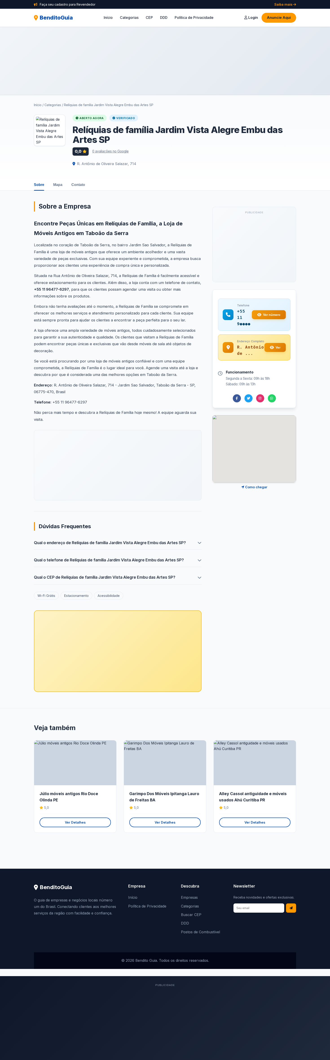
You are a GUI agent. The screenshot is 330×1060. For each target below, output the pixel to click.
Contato (78, 185)
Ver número (271, 314)
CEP (149, 17)
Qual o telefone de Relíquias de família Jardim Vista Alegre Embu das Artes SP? (109, 560)
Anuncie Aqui (279, 17)
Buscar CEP (191, 914)
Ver (278, 347)
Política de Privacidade (194, 17)
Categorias (129, 17)
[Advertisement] (165, 60)
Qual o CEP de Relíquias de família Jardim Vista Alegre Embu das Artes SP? (104, 577)
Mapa (57, 185)
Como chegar (255, 487)
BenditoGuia (56, 17)
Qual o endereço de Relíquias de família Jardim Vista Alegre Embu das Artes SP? (110, 542)
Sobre (39, 185)
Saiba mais (283, 4)
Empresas (189, 897)
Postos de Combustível (200, 932)
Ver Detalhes (75, 822)
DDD (163, 17)
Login (252, 17)
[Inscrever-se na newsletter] (291, 908)
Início (108, 17)
